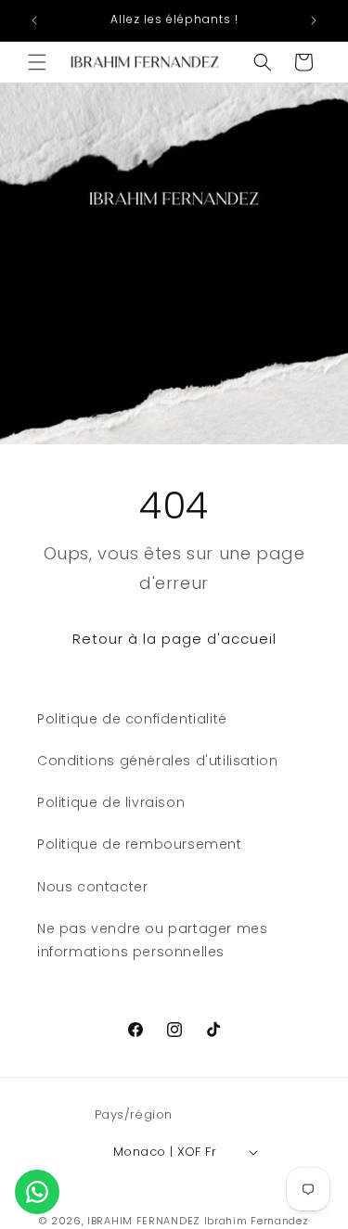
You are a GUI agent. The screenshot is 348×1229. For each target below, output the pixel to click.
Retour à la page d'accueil (174, 638)
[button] (37, 62)
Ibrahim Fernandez (256, 1220)
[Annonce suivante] (313, 20)
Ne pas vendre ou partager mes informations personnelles (152, 940)
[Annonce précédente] (34, 20)
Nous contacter (92, 886)
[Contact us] (37, 1192)
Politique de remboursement (139, 844)
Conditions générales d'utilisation (157, 760)
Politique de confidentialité (132, 719)
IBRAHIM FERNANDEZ (143, 1220)
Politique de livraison (111, 802)
